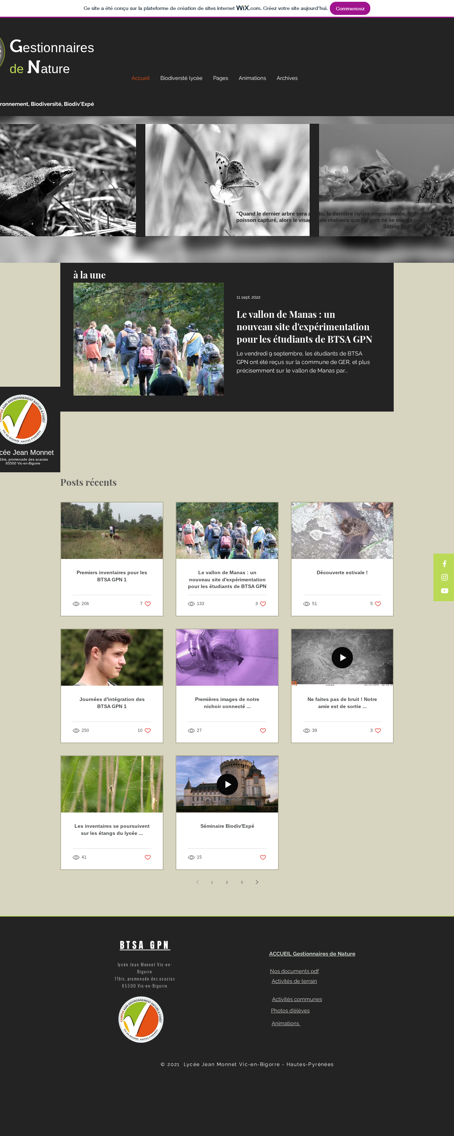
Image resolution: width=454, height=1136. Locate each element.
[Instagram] (444, 577)
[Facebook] (444, 563)
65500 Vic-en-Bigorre (23, 463)
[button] (220, 78)
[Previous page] (197, 882)
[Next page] (256, 882)
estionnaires (58, 47)
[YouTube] (444, 590)
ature (55, 68)
